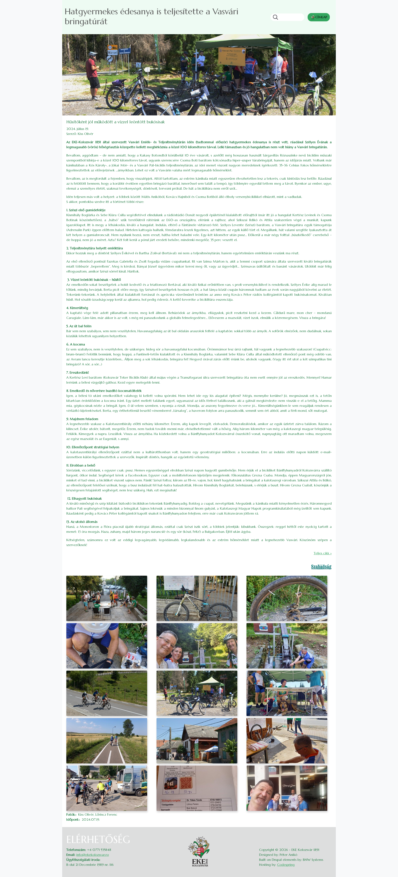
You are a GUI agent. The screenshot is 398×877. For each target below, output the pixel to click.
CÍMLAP (321, 17)
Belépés (327, 836)
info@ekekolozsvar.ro (92, 855)
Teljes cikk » (323, 553)
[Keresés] (274, 17)
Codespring (286, 864)
